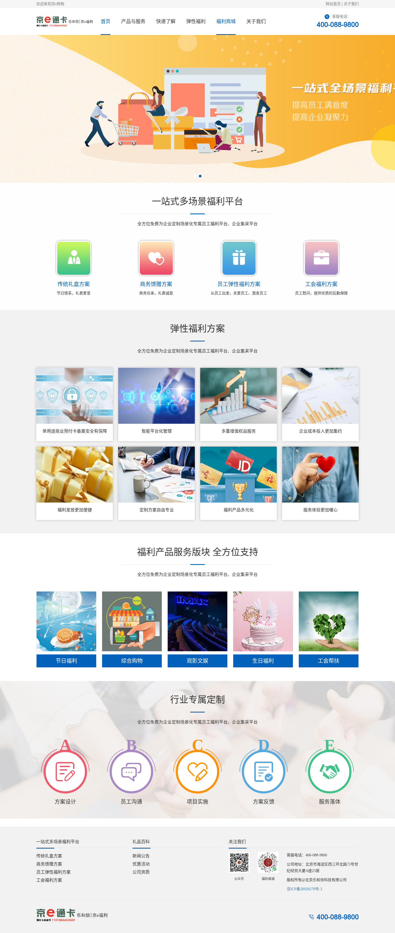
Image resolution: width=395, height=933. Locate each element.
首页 (105, 21)
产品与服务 (133, 21)
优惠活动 (141, 864)
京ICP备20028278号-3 (304, 889)
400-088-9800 (338, 24)
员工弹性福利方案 (53, 872)
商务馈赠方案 (49, 864)
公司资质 (141, 872)
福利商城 (226, 21)
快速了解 (165, 21)
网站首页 (333, 4)
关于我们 (351, 4)
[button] (194, 176)
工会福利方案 (49, 880)
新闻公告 (141, 856)
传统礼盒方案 (49, 856)
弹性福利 (196, 21)
